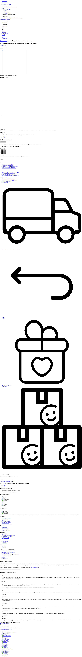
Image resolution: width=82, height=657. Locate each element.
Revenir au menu (4, 1)
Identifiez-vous (4, 22)
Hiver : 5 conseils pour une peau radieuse (8, 167)
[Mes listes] (3, 27)
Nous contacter (6, 12)
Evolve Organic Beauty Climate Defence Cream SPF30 (10, 172)
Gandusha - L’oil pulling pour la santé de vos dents (10, 166)
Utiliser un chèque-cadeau (6, 530)
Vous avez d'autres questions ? (6, 522)
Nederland (7, 651)
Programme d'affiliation (5, 538)
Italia (5, 634)
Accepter (2, 569)
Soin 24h (5, 137)
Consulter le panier (5, 2)
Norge (6, 655)
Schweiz (7, 645)
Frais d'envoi (6, 11)
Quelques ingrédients (5, 534)
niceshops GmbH (7, 550)
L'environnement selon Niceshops (7, 536)
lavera (3, 171)
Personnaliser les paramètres (16, 569)
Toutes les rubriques (7, 13)
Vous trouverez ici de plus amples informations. (7, 481)
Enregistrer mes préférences (5, 622)
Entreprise (3, 557)
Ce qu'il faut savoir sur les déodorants (7, 165)
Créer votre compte (5, 528)
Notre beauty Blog (5, 533)
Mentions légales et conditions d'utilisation (8, 552)
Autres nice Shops (5, 558)
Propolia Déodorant (5, 182)
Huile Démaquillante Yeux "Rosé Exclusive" (9, 174)
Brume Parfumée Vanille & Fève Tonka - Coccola (9, 180)
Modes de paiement (5, 520)
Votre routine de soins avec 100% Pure (8, 164)
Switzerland (8, 648)
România (7, 639)
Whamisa (3, 41)
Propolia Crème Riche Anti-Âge (7, 179)
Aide (3, 8)
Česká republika (10, 649)
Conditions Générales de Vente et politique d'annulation (10, 554)
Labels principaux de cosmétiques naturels (8, 535)
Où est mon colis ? (5, 529)
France (6, 638)
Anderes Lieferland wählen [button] (4, 631)
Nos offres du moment (5, 537)
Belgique (7, 652)
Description (3, 129)
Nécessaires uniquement (7, 569)
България (7, 644)
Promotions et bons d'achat (6, 521)
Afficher (2, 159)
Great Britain (9, 636)
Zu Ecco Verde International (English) (6, 629)
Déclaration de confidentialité (34, 567)
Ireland (6, 650)
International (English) (13, 632)
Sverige (7, 640)
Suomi (6, 643)
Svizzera (7, 647)
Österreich (7, 633)
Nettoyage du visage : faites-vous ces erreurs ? (9, 168)
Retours (5, 10)
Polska (6, 642)
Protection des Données (5, 553)
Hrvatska (7, 641)
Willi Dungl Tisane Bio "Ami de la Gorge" (8, 173)
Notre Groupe (4, 542)
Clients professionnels (5, 523)
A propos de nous (5, 541)
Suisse (6, 646)
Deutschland (9, 635)
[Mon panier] (42, 29)
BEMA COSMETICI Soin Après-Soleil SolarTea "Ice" (10, 175)
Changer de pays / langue (11, 549)
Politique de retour (5, 519)
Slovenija (7, 637)
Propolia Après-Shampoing (6, 181)
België (6, 653)
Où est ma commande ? (7, 9)
